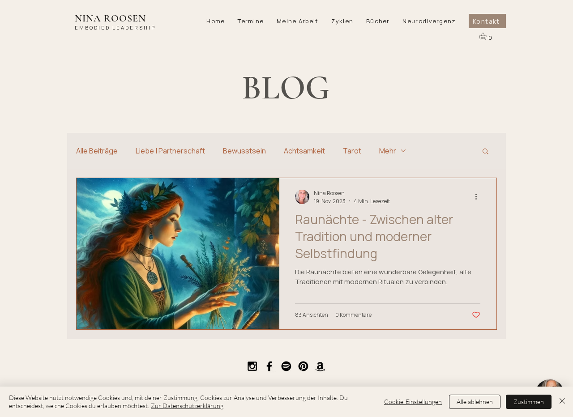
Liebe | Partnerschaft (170, 151)
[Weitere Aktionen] (479, 196)
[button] (297, 21)
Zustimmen (528, 401)
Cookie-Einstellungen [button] (413, 401)
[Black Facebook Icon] (269, 366)
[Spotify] (286, 366)
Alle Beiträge (97, 151)
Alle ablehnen (475, 401)
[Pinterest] (303, 366)
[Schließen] (562, 402)
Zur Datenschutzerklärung (187, 405)
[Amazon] (320, 366)
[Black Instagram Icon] (252, 366)
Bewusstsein (244, 151)
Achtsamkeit (304, 151)
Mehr (387, 151)
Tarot (352, 151)
